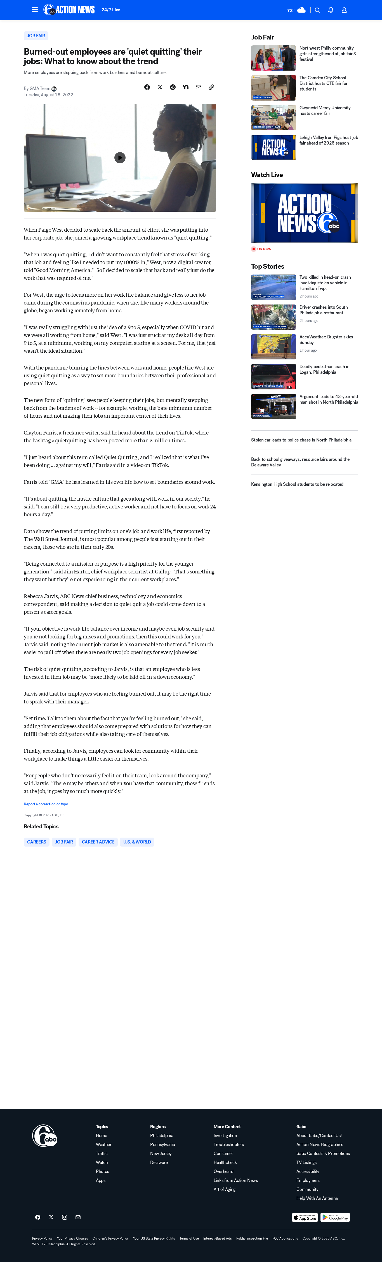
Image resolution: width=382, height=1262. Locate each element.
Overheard (224, 1171)
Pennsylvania (162, 1144)
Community (307, 1189)
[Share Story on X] (160, 87)
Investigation (225, 1135)
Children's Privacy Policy (111, 1238)
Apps (100, 1180)
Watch (102, 1162)
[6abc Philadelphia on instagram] (64, 1217)
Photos (102, 1171)
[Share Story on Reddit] (173, 87)
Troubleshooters (229, 1144)
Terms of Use (189, 1238)
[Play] (304, 213)
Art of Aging (224, 1189)
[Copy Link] (211, 87)
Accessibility (307, 1171)
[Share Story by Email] (198, 87)
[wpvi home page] (44, 1135)
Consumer (223, 1153)
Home (101, 1135)
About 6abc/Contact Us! (318, 1135)
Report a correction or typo (46, 804)
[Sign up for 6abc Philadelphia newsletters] (78, 1217)
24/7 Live (111, 10)
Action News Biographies (319, 1144)
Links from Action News (236, 1180)
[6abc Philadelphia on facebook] (37, 1217)
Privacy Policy (42, 1238)
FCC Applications (285, 1238)
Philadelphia (161, 1135)
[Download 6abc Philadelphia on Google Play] (335, 1217)
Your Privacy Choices (72, 1238)
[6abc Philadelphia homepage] (69, 10)
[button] (35, 9)
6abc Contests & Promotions (323, 1153)
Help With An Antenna (317, 1198)
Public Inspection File (252, 1238)
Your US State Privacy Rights (154, 1238)
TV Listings (306, 1162)
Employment (308, 1180)
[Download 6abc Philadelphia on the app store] (305, 1217)
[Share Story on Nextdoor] (185, 87)
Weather (104, 1144)
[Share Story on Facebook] (147, 87)
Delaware (159, 1162)
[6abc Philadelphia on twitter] (51, 1217)
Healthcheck (225, 1162)
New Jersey (161, 1153)
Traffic (102, 1153)
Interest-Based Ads (217, 1238)
